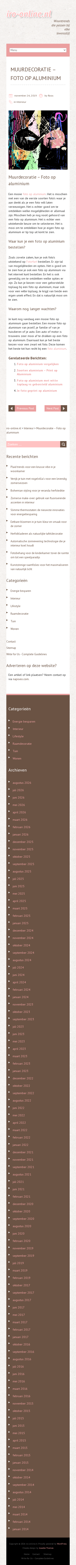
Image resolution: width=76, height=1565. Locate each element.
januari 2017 (20, 1337)
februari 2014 (21, 1522)
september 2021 (23, 1167)
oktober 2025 (21, 857)
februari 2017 (21, 1329)
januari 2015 (20, 1462)
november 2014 (23, 1470)
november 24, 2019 (25, 95)
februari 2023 (21, 1063)
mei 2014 (19, 1507)
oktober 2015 (21, 1411)
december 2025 (23, 842)
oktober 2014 (21, 1477)
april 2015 (19, 1440)
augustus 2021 (22, 1174)
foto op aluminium (34, 194)
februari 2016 (21, 1396)
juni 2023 (18, 1034)
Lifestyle (15, 606)
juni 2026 (18, 797)
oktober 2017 (21, 1285)
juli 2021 (18, 1182)
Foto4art (31, 262)
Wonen (15, 629)
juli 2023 (18, 1026)
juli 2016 (18, 1366)
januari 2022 (20, 1145)
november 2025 (23, 849)
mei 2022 (19, 1115)
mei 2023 (19, 1041)
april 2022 (19, 1123)
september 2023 (23, 1019)
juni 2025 (18, 886)
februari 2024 (21, 990)
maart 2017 (20, 1322)
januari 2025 (20, 923)
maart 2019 (20, 1270)
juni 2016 (18, 1374)
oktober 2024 (21, 945)
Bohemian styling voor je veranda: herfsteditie (38, 490)
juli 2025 (18, 879)
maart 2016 (20, 1389)
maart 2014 (20, 1514)
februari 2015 (21, 1455)
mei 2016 (19, 1381)
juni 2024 (18, 975)
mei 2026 (19, 805)
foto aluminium (57, 348)
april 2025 (19, 901)
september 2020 (23, 1219)
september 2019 (23, 1256)
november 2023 (23, 1004)
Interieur (21, 101)
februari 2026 (21, 827)
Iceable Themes (46, 1548)
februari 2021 (21, 1196)
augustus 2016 (22, 1359)
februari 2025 (21, 916)
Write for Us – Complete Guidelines (37, 1558)
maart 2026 (20, 820)
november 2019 (23, 1248)
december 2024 (23, 930)
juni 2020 (18, 1233)
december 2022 (23, 1078)
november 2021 (23, 1160)
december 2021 (23, 1152)
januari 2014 (20, 1529)
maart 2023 (20, 1056)
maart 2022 (20, 1130)
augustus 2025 (22, 871)
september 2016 (23, 1352)
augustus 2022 (22, 1100)
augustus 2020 (22, 1226)
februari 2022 (21, 1137)
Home (26, 1554)
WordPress (61, 1543)
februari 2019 (21, 1278)
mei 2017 (19, 1315)
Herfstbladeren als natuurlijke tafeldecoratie (37, 533)
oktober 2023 (21, 1012)
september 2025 (23, 864)
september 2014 (23, 1485)
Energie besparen (21, 591)
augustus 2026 (22, 783)
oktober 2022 (21, 1086)
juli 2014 (18, 1499)
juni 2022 (18, 1108)
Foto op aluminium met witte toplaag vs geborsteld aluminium (39, 382)
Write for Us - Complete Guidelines (26, 654)
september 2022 (23, 1093)
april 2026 (19, 812)
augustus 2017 (22, 1300)
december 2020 (23, 1204)
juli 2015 (18, 1418)
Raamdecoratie (19, 613)
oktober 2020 (21, 1211)
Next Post (53, 408)
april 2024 (19, 982)
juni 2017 (18, 1307)
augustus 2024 (22, 960)
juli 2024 (18, 967)
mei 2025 (19, 893)
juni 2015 (18, 1426)
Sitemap (11, 648)
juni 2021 (18, 1189)
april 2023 (19, 1049)
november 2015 (23, 1403)
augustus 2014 (22, 1492)
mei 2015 (19, 1433)
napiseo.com (21, 679)
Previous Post (25, 408)
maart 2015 (20, 1448)
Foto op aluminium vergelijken (38, 364)
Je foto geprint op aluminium (37, 391)
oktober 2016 (21, 1344)
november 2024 (23, 938)
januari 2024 (20, 997)
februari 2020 (21, 1241)
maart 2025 (20, 908)
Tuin (13, 621)
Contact (11, 641)
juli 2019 (18, 1263)
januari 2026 (20, 834)
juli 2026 (18, 790)
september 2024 (23, 953)
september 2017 (23, 1293)
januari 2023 (20, 1071)
